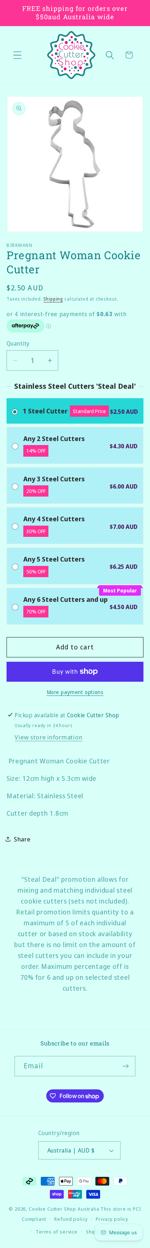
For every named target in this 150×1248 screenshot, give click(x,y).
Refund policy (70, 1219)
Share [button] (22, 839)
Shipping (53, 299)
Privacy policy (112, 1219)
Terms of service (56, 1231)
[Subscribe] (125, 1066)
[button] (17, 55)
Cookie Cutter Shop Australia (64, 1209)
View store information (48, 737)
